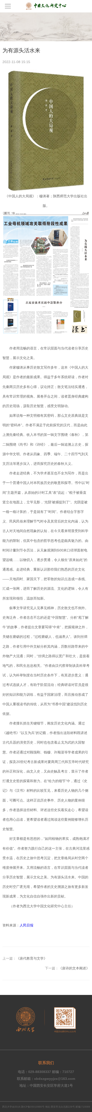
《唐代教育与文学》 (31, 958)
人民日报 (26, 925)
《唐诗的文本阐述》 (74, 968)
